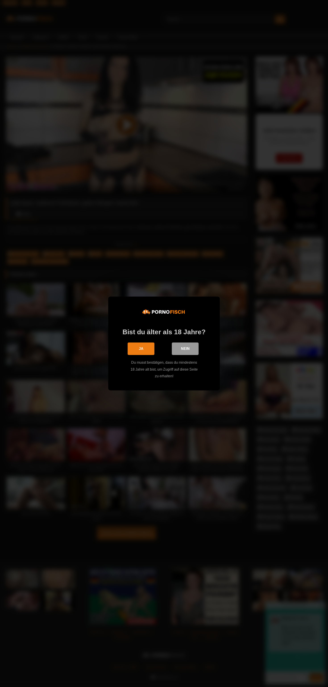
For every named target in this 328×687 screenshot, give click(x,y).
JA (141, 349)
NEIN (185, 349)
